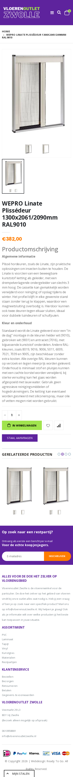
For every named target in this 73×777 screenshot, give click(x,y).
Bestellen (7, 676)
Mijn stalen (20, 773)
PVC (4, 635)
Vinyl (5, 648)
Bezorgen (8, 681)
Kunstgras (8, 653)
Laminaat (7, 639)
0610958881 (9, 731)
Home (6, 31)
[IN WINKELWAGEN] (28, 471)
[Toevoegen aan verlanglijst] (48, 425)
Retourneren (10, 686)
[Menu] (52, 12)
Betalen (6, 690)
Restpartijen (9, 662)
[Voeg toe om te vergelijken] (58, 425)
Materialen (8, 657)
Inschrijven (57, 556)
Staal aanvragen (20, 438)
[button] (59, 454)
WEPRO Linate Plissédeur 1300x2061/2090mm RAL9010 (30, 213)
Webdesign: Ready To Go (47, 761)
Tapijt (5, 644)
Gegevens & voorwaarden (18, 695)
